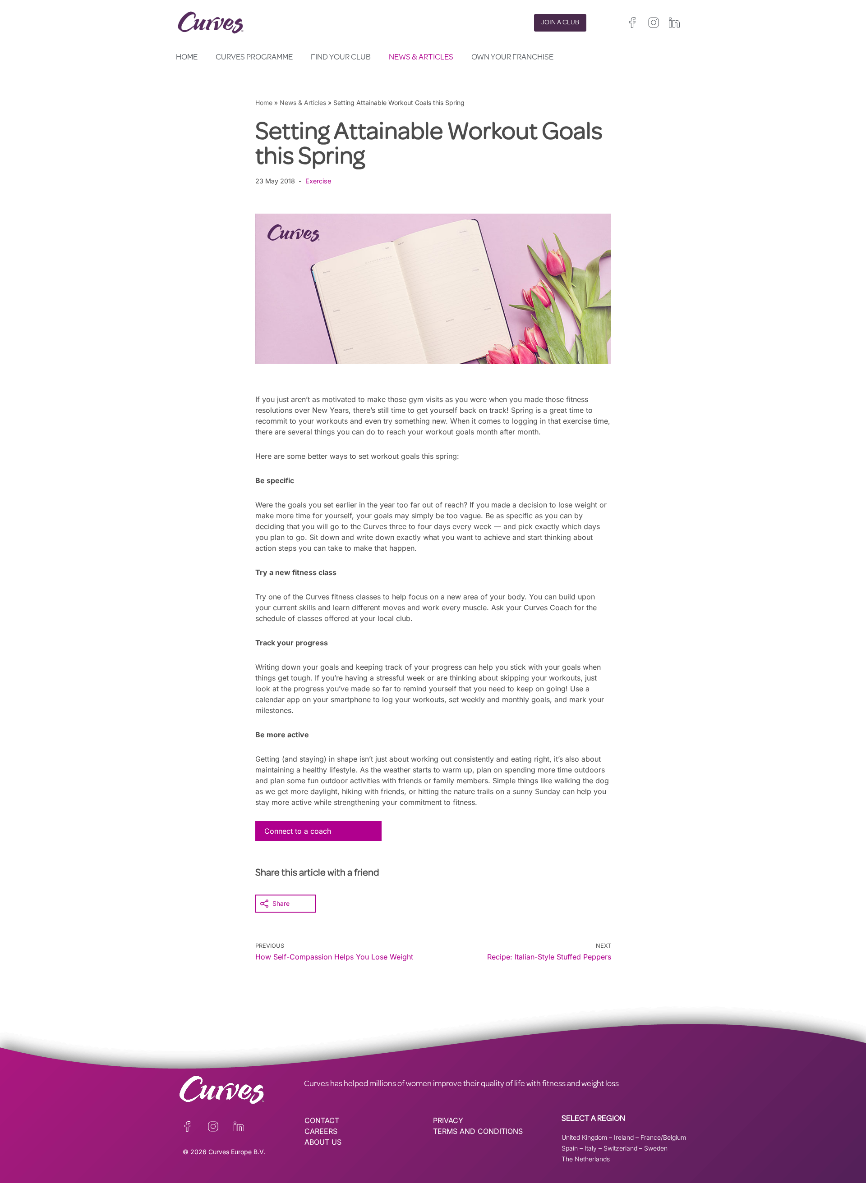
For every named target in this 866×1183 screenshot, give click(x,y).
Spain (570, 1148)
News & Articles (421, 58)
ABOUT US (322, 1141)
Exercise (318, 181)
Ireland (624, 1137)
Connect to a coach (297, 831)
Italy (591, 1148)
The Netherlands (586, 1159)
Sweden (656, 1148)
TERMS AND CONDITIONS (478, 1131)
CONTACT (321, 1120)
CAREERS (320, 1131)
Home (187, 58)
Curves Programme (254, 58)
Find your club (341, 58)
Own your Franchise (512, 58)
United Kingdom (584, 1137)
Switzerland (620, 1148)
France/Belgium (663, 1137)
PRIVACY (448, 1120)
